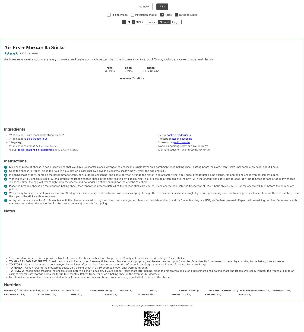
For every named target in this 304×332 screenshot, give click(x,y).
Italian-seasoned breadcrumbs (35, 149)
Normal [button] (164, 22)
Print (162, 6)
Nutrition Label (188, 14)
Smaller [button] (152, 22)
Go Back (144, 6)
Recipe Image (119, 14)
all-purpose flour (37, 138)
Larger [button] (176, 22)
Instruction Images (146, 14)
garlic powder (181, 142)
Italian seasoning (182, 138)
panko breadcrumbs (179, 135)
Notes (168, 14)
